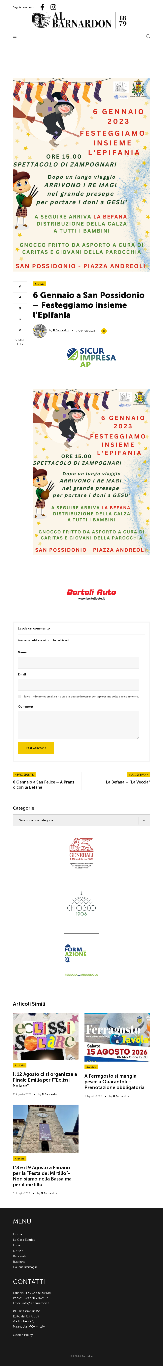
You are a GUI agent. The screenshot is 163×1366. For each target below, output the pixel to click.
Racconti (19, 1256)
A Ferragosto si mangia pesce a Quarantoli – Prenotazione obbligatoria (114, 1081)
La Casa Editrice (24, 1240)
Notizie (18, 1251)
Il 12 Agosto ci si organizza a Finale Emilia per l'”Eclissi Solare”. (45, 1080)
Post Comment (36, 748)
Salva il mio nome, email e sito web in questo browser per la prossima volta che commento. (81, 696)
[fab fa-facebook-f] (40, 7)
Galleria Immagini (25, 1267)
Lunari (17, 1245)
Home (17, 1234)
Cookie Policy (23, 1335)
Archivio (39, 284)
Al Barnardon (61, 330)
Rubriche (19, 1262)
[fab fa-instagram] (51, 7)
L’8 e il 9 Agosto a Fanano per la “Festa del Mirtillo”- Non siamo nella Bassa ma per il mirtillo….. (42, 1176)
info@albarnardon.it (35, 1303)
